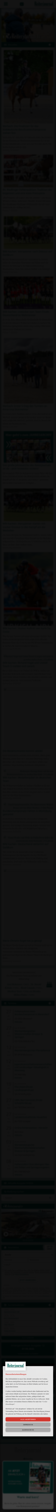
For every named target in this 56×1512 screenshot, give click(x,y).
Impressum (28, 1424)
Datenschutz (28, 1430)
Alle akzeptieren (28, 1419)
